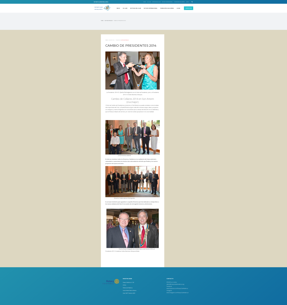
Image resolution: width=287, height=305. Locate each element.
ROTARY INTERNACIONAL (167, 1)
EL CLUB (149, 1)
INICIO (144, 1)
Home (102, 20)
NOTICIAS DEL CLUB (156, 1)
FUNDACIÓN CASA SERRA (179, 1)
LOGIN (187, 1)
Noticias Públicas (108, 20)
